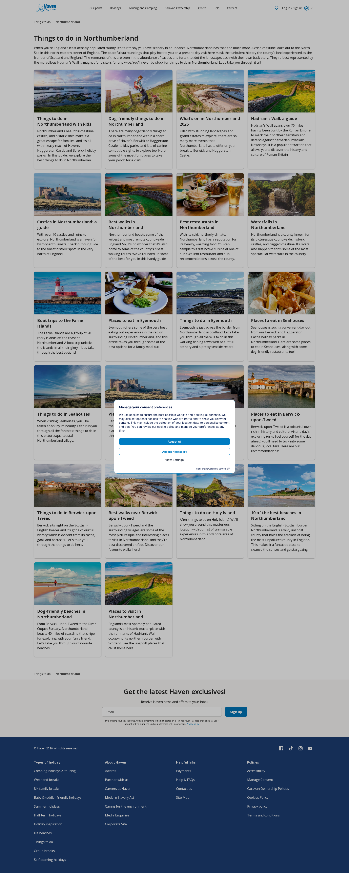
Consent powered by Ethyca (211, 468)
